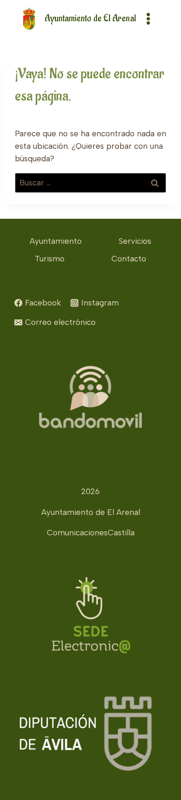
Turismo (50, 258)
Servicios (135, 241)
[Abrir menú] (148, 18)
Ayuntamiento (56, 241)
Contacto (128, 258)
